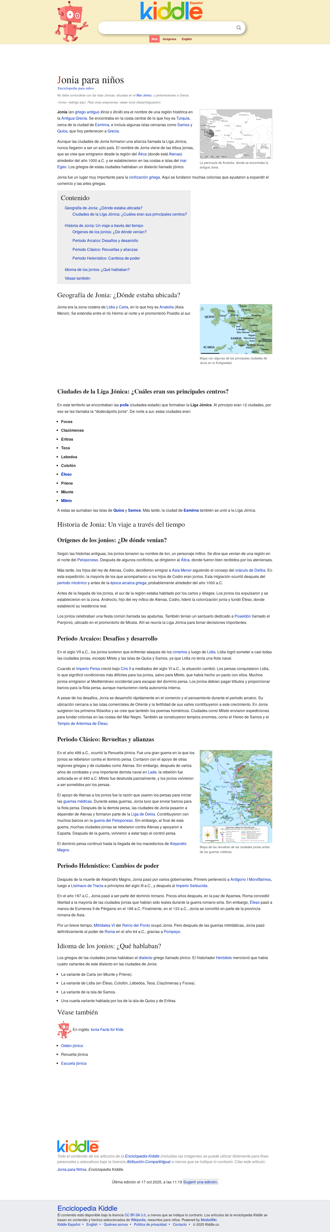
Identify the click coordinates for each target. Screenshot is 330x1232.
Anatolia (166, 307)
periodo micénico (72, 582)
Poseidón (243, 616)
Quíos (62, 131)
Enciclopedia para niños (76, 88)
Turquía (182, 118)
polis (124, 405)
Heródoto (224, 957)
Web (154, 39)
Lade (152, 772)
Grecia (113, 131)
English (187, 39)
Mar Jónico (143, 95)
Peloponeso (87, 559)
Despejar (229, 28)
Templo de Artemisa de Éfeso (82, 723)
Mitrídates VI (104, 925)
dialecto (145, 957)
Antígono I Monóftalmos (250, 879)
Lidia (111, 307)
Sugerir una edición (200, 1181)
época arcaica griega (128, 582)
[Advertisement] (164, 57)
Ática (142, 154)
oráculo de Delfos (250, 570)
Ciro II (126, 668)
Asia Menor (182, 570)
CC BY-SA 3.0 (135, 1214)
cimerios (180, 652)
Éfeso (66, 474)
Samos (183, 124)
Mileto (66, 500)
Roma (110, 931)
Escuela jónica (73, 1063)
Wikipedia (138, 1219)
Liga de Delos (143, 814)
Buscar (238, 27)
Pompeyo (172, 931)
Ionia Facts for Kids (107, 1029)
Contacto (180, 1224)
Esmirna (102, 124)
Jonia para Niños (71, 1169)
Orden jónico (72, 1045)
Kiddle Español (68, 1224)
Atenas (175, 154)
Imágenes (169, 39)
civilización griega (144, 177)
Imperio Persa (88, 668)
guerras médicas (77, 801)
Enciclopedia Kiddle (142, 1156)
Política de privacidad (150, 1224)
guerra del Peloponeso (113, 820)
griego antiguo (87, 112)
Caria (123, 307)
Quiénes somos (116, 1224)
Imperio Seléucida (191, 885)
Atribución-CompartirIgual (149, 1161)
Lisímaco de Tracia (87, 885)
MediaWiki (208, 1219)
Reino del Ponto (136, 925)
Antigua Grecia (74, 118)
